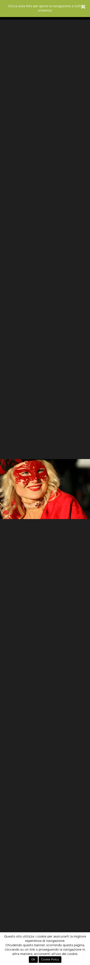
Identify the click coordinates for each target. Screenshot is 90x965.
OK (33, 959)
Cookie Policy (50, 959)
